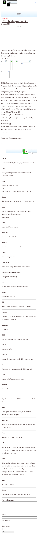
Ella (3, 302)
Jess (3, 282)
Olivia (4, 158)
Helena (4, 197)
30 (33, 154)
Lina (3, 168)
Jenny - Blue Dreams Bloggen (11, 272)
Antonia (4, 242)
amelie (4, 345)
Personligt (4, 18)
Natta (3, 407)
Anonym (5, 325)
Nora (3, 433)
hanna (4, 292)
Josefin (4, 222)
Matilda (4, 312)
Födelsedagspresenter (15, 21)
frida (3, 480)
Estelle (4, 490)
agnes (3, 252)
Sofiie (3, 335)
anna (3, 181)
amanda (4, 354)
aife (19, 13)
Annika (4, 384)
